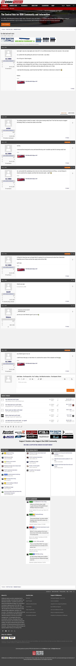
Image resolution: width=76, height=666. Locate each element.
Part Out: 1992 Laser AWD (38, 541)
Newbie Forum (21, 401)
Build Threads (29, 601)
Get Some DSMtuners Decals (57, 609)
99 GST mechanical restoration (10, 470)
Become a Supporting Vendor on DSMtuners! (38, 445)
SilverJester (7, 422)
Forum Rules (28, 606)
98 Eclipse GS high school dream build (12, 465)
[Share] (72, 47)
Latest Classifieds (31, 499)
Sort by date (63, 113)
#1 (73, 47)
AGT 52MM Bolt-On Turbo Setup (40, 501)
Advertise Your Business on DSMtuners (59, 615)
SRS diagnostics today (10, 478)
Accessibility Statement (31, 615)
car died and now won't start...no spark (16, 420)
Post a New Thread (5, 8)
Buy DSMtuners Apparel (56, 606)
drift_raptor (7, 417)
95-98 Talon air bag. (38, 554)
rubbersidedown (8, 401)
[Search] (73, 5)
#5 (73, 253)
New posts (12, 8)
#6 (73, 280)
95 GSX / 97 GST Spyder (34, 465)
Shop (53, 6)
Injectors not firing (9, 452)
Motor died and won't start (12, 415)
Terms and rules (55, 591)
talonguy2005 (8, 406)
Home (71, 591)
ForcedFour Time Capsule (34, 470)
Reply (73, 88)
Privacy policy (62, 591)
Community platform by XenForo (29, 648)
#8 (73, 350)
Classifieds (45, 6)
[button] (18, 5)
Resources (24, 6)
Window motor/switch (10, 461)
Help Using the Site (30, 609)
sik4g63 (70, 405)
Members (28, 598)
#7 (73, 305)
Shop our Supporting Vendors (57, 612)
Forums (4, 6)
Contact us (48, 591)
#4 (73, 167)
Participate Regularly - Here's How (58, 598)
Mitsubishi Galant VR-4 (52, 657)
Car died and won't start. (12, 399)
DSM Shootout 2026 (8, 457)
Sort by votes (71, 113)
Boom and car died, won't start (13, 410)
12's (6, 411)
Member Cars (13, 6)
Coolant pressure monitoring (12, 474)
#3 (73, 142)
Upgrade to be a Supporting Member (58, 603)
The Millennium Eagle (8, 487)
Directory (35, 6)
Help (67, 591)
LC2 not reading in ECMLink (11, 482)
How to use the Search (31, 612)
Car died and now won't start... (13, 404)
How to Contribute (54, 601)
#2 (73, 116)
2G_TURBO (4, 35)
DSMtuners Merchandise (31, 603)
